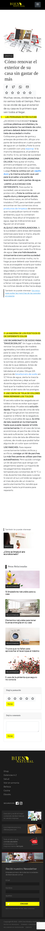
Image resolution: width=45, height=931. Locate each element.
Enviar (10, 704)
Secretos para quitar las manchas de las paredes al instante (23, 293)
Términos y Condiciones (29, 924)
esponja (29, 148)
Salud (6, 779)
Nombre (9, 888)
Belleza (7, 787)
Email (8, 880)
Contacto (29, 927)
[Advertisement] (23, 18)
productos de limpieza (15, 208)
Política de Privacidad (11, 924)
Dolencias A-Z (10, 775)
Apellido (9, 896)
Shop (6, 771)
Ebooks (7, 794)
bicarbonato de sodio (26, 374)
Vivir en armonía (11, 783)
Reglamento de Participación (14, 927)
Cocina (7, 790)
